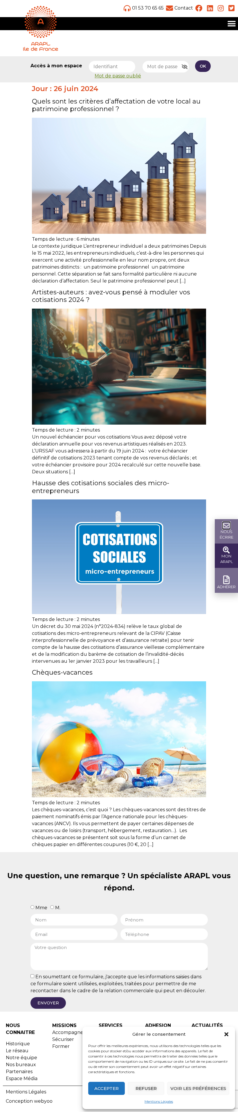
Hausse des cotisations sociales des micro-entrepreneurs (100, 487)
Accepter (106, 1088)
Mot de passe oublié (118, 76)
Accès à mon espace (56, 66)
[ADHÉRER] (226, 580)
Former (61, 1046)
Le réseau (17, 1050)
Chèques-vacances (62, 672)
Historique (18, 1043)
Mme (41, 907)
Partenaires (19, 1071)
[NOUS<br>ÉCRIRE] (226, 525)
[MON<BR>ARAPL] (226, 549)
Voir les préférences (198, 1088)
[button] (226, 1034)
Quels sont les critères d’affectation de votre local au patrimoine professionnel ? (116, 105)
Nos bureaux (21, 1064)
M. (57, 907)
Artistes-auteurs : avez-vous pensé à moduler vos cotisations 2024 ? (111, 296)
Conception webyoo (29, 1101)
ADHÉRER (226, 586)
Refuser (146, 1088)
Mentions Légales (159, 1101)
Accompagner (68, 1032)
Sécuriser (63, 1039)
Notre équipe (21, 1057)
